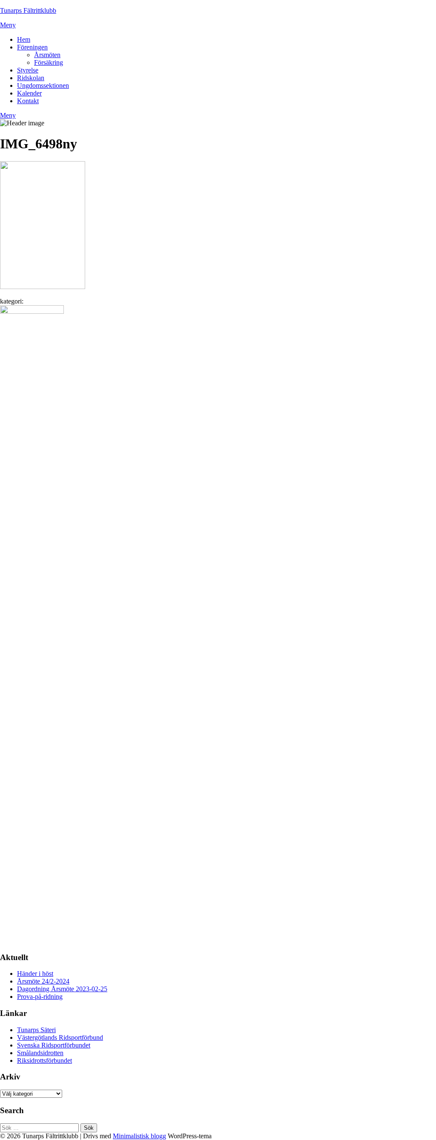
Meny (8, 25)
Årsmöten (47, 54)
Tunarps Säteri (36, 1029)
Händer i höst (35, 973)
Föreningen (32, 47)
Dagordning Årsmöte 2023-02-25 (62, 988)
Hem (23, 39)
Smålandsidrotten (40, 1052)
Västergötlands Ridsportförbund (60, 1037)
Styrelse (27, 70)
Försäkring (48, 62)
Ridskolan (30, 77)
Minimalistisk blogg (139, 1136)
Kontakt (28, 100)
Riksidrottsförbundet (44, 1060)
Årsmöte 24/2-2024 (43, 981)
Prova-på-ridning (40, 996)
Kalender (29, 93)
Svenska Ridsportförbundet (53, 1045)
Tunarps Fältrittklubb (28, 10)
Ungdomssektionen (43, 85)
